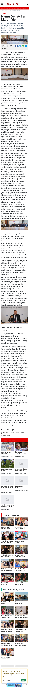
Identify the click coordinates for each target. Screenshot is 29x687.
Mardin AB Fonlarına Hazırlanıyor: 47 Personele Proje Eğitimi (6, 583)
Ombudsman (6, 432)
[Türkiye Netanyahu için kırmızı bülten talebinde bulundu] (7, 499)
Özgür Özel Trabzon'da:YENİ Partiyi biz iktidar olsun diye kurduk (21, 452)
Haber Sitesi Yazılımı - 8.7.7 (22, 684)
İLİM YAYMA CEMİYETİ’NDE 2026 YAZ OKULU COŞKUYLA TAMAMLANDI (20, 555)
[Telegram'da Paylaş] (26, 46)
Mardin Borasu (6, 435)
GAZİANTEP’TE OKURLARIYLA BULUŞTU (20, 528)
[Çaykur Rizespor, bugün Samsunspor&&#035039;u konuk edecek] (7, 463)
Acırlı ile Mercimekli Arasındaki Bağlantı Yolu (19, 602)
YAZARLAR (4, 668)
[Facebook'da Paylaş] (16, 46)
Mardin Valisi (16, 434)
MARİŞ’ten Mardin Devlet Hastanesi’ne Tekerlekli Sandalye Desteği (7, 602)
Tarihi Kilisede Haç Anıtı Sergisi (7, 555)
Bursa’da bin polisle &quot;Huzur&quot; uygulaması (21, 486)
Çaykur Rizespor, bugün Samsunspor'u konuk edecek (7, 469)
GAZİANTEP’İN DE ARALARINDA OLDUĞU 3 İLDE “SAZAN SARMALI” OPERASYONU (21, 469)
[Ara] (27, 3)
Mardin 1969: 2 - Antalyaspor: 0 (20, 583)
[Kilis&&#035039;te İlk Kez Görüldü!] (7, 446)
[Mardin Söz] (14, 4)
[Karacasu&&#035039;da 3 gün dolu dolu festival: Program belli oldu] (7, 480)
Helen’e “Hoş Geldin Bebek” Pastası (6, 528)
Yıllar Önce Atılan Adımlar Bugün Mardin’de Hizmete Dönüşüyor (7, 541)
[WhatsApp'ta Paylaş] (22, 46)
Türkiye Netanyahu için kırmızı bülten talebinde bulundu (7, 505)
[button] (2, 4)
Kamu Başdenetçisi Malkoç (18, 432)
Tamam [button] (23, 680)
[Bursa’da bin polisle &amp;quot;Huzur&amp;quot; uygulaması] (21, 480)
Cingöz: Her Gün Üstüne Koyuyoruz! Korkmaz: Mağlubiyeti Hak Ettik (21, 569)
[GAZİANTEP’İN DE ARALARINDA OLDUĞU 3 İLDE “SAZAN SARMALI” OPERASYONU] (21, 463)
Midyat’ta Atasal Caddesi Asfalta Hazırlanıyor (6, 569)
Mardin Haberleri (7, 434)
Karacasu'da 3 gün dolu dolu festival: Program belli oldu (7, 486)
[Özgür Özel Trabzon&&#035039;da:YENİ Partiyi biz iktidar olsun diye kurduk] (21, 446)
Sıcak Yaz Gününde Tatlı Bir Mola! (7, 616)
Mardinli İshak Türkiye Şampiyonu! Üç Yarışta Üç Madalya (21, 541)
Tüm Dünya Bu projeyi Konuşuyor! (21, 616)
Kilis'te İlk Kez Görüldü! (6, 452)
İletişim (18, 668)
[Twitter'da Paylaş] (19, 46)
